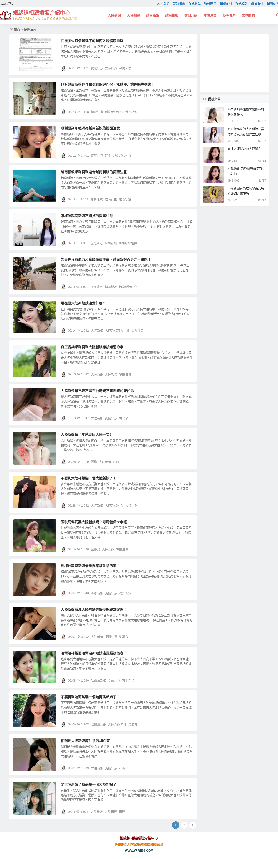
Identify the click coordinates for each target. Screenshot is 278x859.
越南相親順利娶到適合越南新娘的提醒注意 (94, 172)
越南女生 (111, 199)
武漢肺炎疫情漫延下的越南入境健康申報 (92, 41)
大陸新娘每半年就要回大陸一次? (86, 434)
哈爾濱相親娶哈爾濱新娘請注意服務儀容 (92, 653)
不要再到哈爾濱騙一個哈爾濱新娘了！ (90, 697)
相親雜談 (241, 3)
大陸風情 (163, 3)
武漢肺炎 (111, 68)
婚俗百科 (257, 3)
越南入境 (125, 68)
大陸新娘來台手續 (117, 330)
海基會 (123, 637)
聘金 (108, 155)
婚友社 (132, 724)
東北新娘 (128, 680)
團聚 (94, 462)
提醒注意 (210, 15)
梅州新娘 (125, 593)
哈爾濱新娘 (98, 680)
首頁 (17, 29)
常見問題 (248, 15)
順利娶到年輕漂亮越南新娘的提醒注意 (90, 128)
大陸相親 (133, 15)
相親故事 (210, 3)
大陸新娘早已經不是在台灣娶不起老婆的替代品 (97, 391)
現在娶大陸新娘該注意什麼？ (83, 303)
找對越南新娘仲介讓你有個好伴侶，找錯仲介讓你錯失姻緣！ (108, 84)
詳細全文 (189, 68)
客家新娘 (97, 593)
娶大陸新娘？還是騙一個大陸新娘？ (88, 784)
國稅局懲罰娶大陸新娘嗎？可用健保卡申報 (94, 522)
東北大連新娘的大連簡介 (244, 148)
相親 (122, 768)
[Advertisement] (234, 63)
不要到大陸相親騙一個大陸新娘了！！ (90, 478)
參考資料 (229, 15)
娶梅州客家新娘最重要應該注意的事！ (90, 566)
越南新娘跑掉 (128, 243)
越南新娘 (152, 15)
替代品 (123, 418)
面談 (116, 462)
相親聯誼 (195, 3)
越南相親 (171, 15)
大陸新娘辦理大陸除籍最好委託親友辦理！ (94, 609)
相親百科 (226, 3)
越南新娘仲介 (114, 112)
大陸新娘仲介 (114, 505)
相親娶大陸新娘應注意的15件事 (85, 741)
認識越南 (179, 3)
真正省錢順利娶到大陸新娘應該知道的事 (92, 347)
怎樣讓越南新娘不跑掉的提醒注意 (87, 216)
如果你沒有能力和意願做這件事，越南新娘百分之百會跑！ (106, 259)
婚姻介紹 (190, 15)
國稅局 (95, 549)
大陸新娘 (114, 15)
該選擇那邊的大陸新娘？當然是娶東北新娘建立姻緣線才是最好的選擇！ (246, 134)
